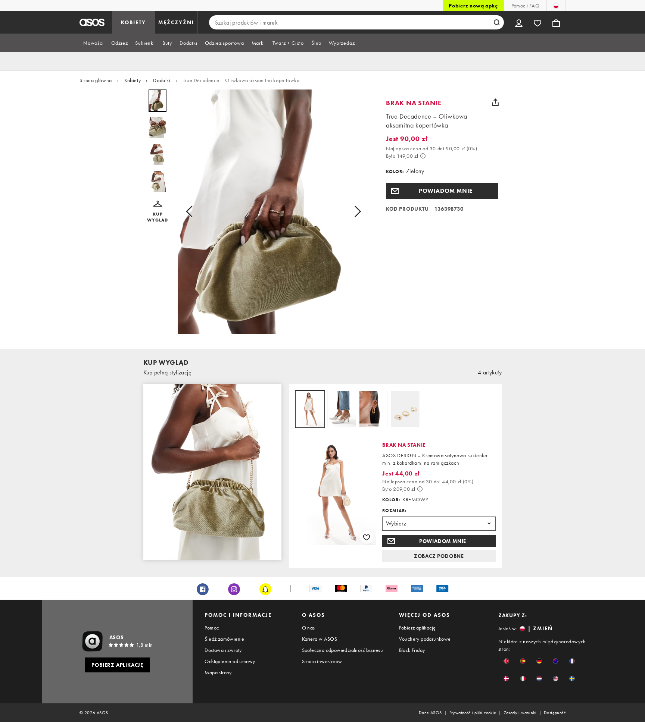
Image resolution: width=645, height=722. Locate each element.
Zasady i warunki (520, 713)
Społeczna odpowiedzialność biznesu (342, 650)
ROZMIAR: (394, 511)
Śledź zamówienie (224, 638)
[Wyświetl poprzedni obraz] (191, 212)
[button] (157, 212)
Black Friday (412, 650)
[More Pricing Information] (423, 156)
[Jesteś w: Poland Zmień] (556, 5)
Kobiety (132, 80)
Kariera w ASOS (319, 638)
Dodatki (161, 80)
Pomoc (212, 627)
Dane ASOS (430, 713)
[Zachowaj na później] (366, 537)
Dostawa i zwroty (223, 650)
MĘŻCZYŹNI (176, 22)
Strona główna (96, 80)
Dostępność (554, 713)
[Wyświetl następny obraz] (355, 212)
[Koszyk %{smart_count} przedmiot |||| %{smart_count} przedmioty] (556, 22)
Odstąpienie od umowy (230, 661)
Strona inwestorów (322, 661)
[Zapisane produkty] (537, 22)
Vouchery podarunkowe (425, 638)
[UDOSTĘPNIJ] (495, 102)
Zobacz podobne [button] (439, 556)
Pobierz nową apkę (473, 5)
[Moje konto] (519, 22)
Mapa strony (218, 672)
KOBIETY (133, 22)
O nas (308, 627)
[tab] (94, 43)
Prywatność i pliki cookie (472, 713)
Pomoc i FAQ (525, 5)
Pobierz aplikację (417, 627)
